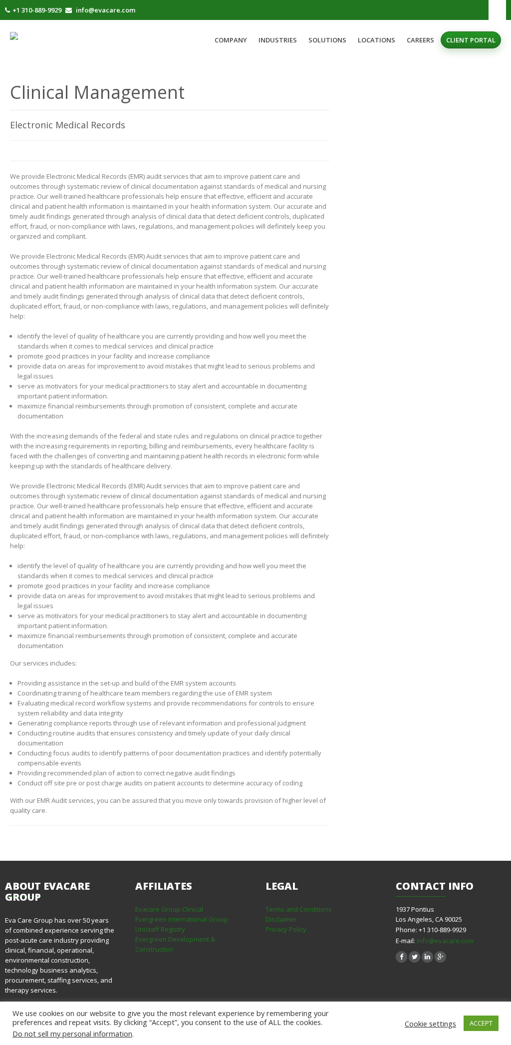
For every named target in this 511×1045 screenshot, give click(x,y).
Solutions (327, 39)
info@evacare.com (445, 940)
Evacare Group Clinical (169, 909)
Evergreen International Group (181, 919)
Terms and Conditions (298, 909)
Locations (376, 39)
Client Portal (471, 39)
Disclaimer (281, 919)
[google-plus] (440, 957)
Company (231, 39)
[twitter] (414, 957)
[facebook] (401, 957)
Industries (277, 39)
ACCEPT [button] (481, 1023)
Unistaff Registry (160, 929)
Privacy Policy (285, 929)
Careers (420, 39)
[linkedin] (427, 957)
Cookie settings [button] (430, 1023)
